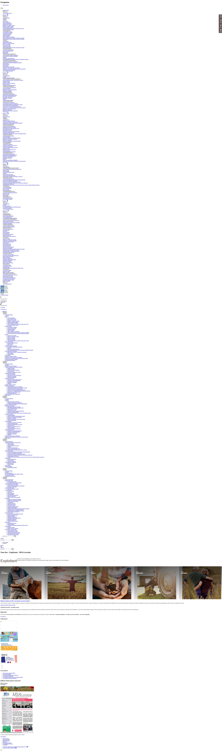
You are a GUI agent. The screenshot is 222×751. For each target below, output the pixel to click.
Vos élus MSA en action (9, 475)
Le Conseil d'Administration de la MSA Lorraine (12, 206)
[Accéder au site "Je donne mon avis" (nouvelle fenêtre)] (9, 663)
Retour (6, 11)
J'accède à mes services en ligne (8, 66)
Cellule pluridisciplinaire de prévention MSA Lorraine (12, 104)
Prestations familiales (6, 34)
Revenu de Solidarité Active (8, 50)
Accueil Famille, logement (7, 31)
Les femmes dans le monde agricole (9, 219)
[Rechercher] (15, 536)
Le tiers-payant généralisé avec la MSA (10, 180)
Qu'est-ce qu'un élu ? (6, 205)
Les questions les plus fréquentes (9, 278)
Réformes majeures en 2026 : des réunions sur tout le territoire (15, 601)
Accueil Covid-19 (6, 119)
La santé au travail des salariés (8, 29)
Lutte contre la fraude (7, 243)
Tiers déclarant (5, 186)
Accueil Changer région (7, 283)
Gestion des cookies (6, 739)
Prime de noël (5, 52)
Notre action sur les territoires (8, 234)
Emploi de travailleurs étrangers (8, 132)
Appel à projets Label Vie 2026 (8, 172)
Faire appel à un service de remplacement (10, 105)
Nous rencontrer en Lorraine (8, 276)
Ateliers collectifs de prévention (8, 252)
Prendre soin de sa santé (7, 24)
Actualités (4, 18)
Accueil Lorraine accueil (7, 13)
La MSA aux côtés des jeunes (8, 241)
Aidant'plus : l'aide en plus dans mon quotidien (11, 67)
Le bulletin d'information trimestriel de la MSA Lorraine (13, 268)
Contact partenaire (6, 171)
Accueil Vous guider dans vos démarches (10, 61)
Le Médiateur (5, 744)
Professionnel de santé (7, 177)
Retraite (4, 40)
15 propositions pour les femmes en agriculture (11, 222)
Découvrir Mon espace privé (8, 256)
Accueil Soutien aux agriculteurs (9, 102)
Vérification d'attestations (7, 258)
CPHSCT (4, 99)
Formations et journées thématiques (9, 96)
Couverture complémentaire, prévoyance (10, 147)
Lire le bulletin (3, 736)
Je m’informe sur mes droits (8, 70)
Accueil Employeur (6, 116)
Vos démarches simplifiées (7, 248)
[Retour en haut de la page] (1, 750)
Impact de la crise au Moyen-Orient (9, 108)
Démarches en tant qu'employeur (9, 120)
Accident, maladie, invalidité (8, 27)
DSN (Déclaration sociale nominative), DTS (11, 128)
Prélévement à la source (7, 130)
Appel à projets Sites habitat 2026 (9, 175)
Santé (4, 20)
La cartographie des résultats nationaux (10, 218)
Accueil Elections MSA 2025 (8, 216)
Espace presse (5, 263)
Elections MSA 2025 (9, 480)
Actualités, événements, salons (8, 226)
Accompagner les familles (7, 32)
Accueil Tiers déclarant (7, 187)
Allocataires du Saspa (7, 46)
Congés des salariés (6, 150)
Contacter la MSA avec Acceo (8, 279)
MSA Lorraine (5, 542)
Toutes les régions (6, 740)
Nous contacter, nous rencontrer (8, 273)
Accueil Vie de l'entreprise (7, 144)
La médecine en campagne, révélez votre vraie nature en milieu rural (15, 182)
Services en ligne (6, 170)
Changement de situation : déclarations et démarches (12, 62)
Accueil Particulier (6, 17)
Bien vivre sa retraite (6, 44)
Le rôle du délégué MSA (7, 217)
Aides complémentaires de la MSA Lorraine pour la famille (13, 38)
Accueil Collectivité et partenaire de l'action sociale (12, 169)
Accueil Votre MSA (6, 213)
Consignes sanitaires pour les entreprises (10, 121)
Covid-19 (4, 118)
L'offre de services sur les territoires (9, 236)
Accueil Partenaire (6, 166)
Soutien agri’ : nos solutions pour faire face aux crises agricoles (14, 161)
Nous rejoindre (5, 269)
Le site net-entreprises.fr (7, 188)
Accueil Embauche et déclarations (9, 126)
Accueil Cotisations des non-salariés (9, 87)
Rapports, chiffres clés (7, 235)
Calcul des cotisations (7, 88)
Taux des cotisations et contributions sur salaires (11, 137)
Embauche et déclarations (7, 125)
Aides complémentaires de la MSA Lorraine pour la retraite (13, 47)
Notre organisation (6, 232)
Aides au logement (6, 35)
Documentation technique (7, 199)
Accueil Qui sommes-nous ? (8, 229)
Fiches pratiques (6, 63)
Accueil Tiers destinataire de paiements (10, 192)
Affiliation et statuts (6, 82)
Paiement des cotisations (7, 90)
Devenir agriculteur (6, 81)
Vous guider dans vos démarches (9, 60)
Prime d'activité (5, 51)
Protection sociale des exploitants (9, 83)
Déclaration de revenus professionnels (10, 89)
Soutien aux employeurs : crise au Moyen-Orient (11, 141)
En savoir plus (3, 616)
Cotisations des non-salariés (8, 86)
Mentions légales (6, 738)
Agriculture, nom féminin (7, 223)
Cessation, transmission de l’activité (9, 85)
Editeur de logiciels (6, 196)
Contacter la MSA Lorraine (8, 275)
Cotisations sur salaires (7, 134)
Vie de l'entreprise (6, 143)
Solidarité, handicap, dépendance (9, 54)
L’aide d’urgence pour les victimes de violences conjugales (13, 39)
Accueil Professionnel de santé (8, 178)
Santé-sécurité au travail (7, 92)
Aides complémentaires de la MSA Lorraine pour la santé (13, 28)
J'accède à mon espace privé (8, 174)
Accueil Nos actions (6, 238)
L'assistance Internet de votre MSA (9, 277)
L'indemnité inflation (6, 136)
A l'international (6, 242)
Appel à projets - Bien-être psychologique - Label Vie (12, 176)
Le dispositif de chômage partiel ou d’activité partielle (12, 123)
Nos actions (5, 237)
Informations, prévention (7, 98)
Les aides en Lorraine (7, 245)
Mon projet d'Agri (6, 84)
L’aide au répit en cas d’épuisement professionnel (12, 106)
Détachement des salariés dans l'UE (9, 149)
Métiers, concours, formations (8, 272)
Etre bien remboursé (6, 22)
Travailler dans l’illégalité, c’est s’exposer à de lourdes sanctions (14, 133)
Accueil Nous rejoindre (7, 270)
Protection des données (7, 261)
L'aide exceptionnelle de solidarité (9, 69)
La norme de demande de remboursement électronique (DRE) (14, 179)
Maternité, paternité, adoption (8, 26)
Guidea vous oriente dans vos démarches (10, 110)
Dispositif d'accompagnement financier (10, 95)
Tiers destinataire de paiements (8, 191)
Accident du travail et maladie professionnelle (11, 131)
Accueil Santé (5, 21)
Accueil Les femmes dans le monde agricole (11, 220)
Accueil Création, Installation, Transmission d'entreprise (13, 80)
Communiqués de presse (7, 266)
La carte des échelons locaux (8, 209)
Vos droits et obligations (7, 91)
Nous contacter (5, 65)
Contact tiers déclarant (7, 190)
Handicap (4, 57)
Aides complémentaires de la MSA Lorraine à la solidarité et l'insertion (15, 59)
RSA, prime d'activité (7, 48)
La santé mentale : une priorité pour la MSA (11, 250)
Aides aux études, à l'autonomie (13, 331)
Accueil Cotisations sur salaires (8, 135)
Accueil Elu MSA (6, 203)
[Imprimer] (1, 546)
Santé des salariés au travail (8, 146)
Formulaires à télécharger (7, 260)
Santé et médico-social (7, 244)
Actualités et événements (7, 224)
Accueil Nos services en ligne (8, 254)
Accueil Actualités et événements (9, 225)
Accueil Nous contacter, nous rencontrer (10, 274)
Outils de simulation (6, 257)
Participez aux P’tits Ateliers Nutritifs (9, 239)
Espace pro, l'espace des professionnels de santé (11, 181)
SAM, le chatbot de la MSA (8, 262)
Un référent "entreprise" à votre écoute (10, 145)
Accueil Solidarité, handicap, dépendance (10, 55)
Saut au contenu (6, 5)
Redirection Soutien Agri (7, 109)
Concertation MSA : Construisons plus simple (11, 251)
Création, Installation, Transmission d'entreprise (13, 367)
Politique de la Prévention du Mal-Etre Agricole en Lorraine (14, 249)
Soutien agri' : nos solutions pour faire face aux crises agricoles (14, 68)
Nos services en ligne (7, 253)
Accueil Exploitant (6, 75)
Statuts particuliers (6, 64)
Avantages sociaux (6, 148)
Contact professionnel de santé (12, 456)
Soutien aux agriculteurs (7, 101)
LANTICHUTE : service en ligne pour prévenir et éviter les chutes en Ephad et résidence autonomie (21, 185)
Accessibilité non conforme (8, 743)
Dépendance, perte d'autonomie (8, 58)
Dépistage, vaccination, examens (9, 25)
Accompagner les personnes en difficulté (10, 56)
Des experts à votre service (8, 97)
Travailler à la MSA (6, 271)
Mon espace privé (6, 193)
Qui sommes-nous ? (8, 489)
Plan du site (5, 741)
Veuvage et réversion (6, 45)
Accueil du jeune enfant (7, 33)
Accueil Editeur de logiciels (8, 198)
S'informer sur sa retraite (7, 42)
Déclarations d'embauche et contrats (9, 127)
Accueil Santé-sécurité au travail (9, 153)
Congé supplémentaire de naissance (9, 151)
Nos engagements (6, 233)
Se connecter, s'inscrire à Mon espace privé (10, 255)
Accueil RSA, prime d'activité (8, 49)
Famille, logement (6, 30)
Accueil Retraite (6, 41)
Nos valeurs (5, 231)
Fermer (5, 313)
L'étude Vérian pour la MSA (8, 221)
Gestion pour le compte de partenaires (10, 240)
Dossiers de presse (6, 267)
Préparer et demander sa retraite (8, 43)
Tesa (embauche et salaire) (7, 129)
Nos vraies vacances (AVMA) (12, 506)
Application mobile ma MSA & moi (9, 259)
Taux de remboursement (7, 23)
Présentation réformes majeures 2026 (7, 605)
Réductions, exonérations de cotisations (14, 417)
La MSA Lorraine (6, 230)
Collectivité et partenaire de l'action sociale (10, 168)
